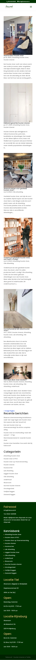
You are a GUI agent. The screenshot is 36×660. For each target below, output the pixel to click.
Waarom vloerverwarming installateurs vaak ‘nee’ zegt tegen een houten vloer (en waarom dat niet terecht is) (17, 420)
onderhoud (15, 386)
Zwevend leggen (9, 494)
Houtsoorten (8, 468)
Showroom (7, 483)
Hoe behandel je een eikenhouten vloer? (17, 330)
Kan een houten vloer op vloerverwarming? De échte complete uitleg (17, 427)
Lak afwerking (18, 335)
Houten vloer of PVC (11, 459)
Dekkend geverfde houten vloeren (17, 123)
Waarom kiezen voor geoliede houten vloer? (15, 189)
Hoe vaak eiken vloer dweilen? (15, 380)
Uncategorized (9, 488)
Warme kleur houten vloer (14, 55)
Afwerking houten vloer (20, 57)
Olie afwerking (18, 192)
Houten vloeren (9, 60)
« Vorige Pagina (9, 411)
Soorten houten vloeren (12, 486)
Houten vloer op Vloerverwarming (15, 462)
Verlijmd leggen (9, 491)
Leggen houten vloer (11, 474)
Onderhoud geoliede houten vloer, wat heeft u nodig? (17, 258)
